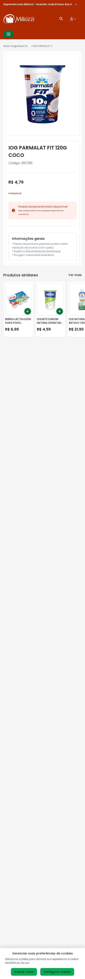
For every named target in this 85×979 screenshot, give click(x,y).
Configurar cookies (57, 972)
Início (6, 46)
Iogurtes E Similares (24, 46)
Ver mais (75, 275)
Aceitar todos (24, 972)
